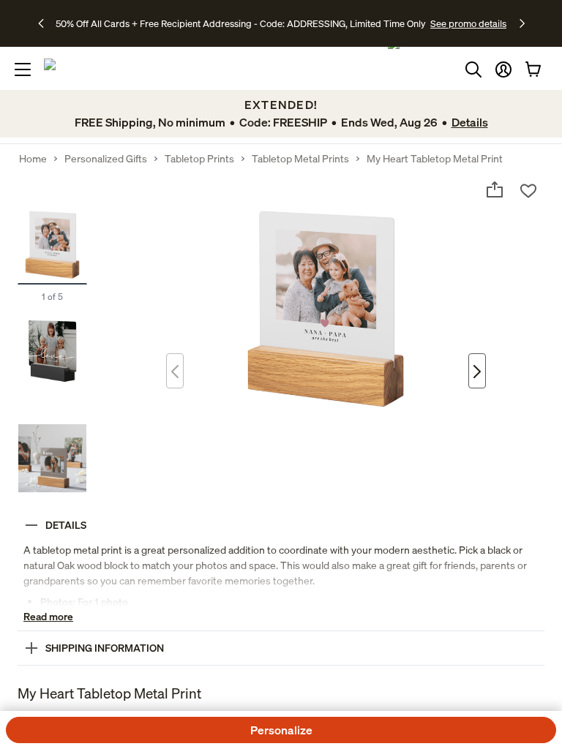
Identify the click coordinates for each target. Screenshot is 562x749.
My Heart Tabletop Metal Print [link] (435, 159)
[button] (503, 69)
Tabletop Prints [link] (199, 159)
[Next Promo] (522, 23)
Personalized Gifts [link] (105, 159)
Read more (48, 616)
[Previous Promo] (46, 23)
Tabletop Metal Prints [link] (300, 159)
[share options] (495, 189)
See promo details (468, 23)
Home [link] (33, 159)
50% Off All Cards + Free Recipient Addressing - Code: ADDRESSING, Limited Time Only (241, 23)
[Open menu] (23, 69)
